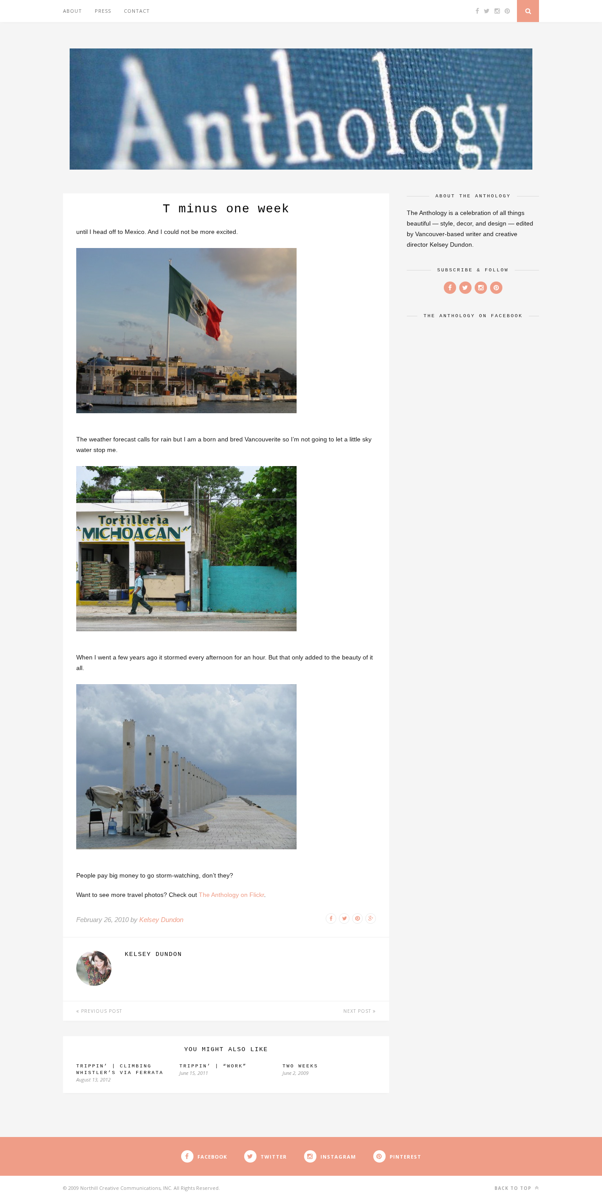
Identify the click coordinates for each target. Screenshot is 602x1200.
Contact (137, 10)
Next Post (358, 1011)
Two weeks (300, 1066)
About (72, 10)
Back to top (513, 1188)
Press (103, 10)
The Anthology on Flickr (231, 894)
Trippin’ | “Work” (213, 1066)
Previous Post (100, 1011)
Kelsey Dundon (161, 919)
